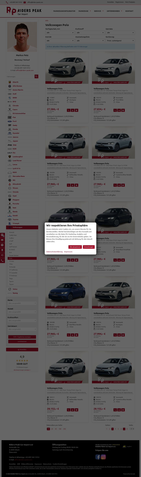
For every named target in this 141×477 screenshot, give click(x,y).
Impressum (68, 252)
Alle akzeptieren (75, 247)
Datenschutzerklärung (54, 252)
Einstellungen (88, 247)
